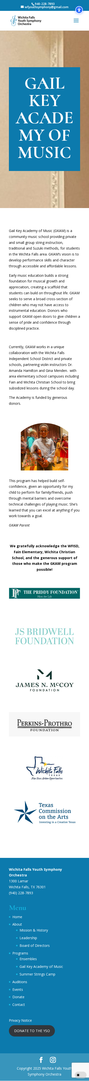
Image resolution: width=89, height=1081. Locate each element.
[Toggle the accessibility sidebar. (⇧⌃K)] (79, 10)
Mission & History (34, 930)
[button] (76, 24)
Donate (18, 997)
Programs (20, 953)
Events (17, 989)
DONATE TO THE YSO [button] (32, 1030)
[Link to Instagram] (53, 1060)
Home (17, 916)
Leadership (28, 937)
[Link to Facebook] (41, 1060)
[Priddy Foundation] (44, 603)
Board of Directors (35, 945)
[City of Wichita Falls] (44, 779)
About (17, 924)
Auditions (19, 981)
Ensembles (28, 958)
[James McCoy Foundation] (44, 691)
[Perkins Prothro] (44, 735)
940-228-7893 (45, 4)
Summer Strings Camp (37, 974)
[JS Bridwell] (44, 647)
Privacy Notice (20, 1020)
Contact (18, 1004)
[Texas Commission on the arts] (44, 823)
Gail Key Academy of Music (41, 966)
